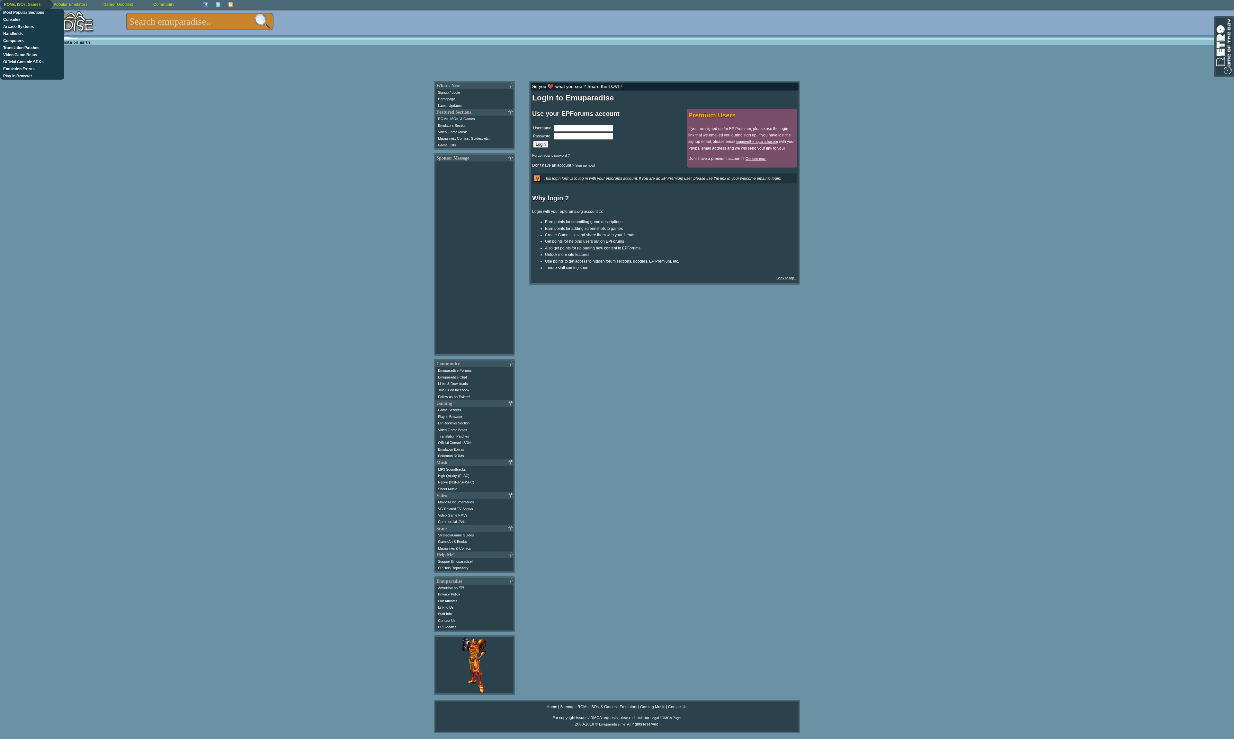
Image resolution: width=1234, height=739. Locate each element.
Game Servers (449, 410)
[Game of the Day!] (1223, 46)
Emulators (628, 707)
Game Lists (447, 145)
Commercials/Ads (452, 522)
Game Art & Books (452, 541)
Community (163, 4)
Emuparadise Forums (455, 370)
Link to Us (446, 607)
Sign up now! (585, 165)
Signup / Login (449, 92)
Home (552, 707)
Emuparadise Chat (452, 377)
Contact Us (447, 620)
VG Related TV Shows (455, 509)
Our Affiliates (448, 601)
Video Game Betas (20, 55)
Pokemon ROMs (451, 456)
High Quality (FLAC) (453, 476)
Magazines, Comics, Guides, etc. (464, 138)
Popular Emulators (71, 4)
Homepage (446, 99)
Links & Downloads (453, 384)
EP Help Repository (453, 568)
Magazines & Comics (454, 548)
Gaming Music (652, 707)
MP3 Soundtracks (452, 469)
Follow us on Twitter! (454, 397)
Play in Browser (17, 76)
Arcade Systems (18, 26)
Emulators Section (452, 125)
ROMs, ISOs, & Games (456, 119)
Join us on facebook (453, 390)
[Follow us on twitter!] (218, 4)
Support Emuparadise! (455, 561)
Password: (542, 136)
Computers (13, 41)
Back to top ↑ (786, 278)
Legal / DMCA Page (665, 718)
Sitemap (567, 707)
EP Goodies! (448, 627)
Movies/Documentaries (456, 502)
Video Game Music (453, 132)
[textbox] (199, 21)
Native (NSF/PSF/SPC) (456, 482)
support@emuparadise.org (757, 141)
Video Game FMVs (453, 515)
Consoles (12, 19)
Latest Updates (450, 106)
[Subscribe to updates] (230, 4)
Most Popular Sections (23, 12)
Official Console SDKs (23, 62)
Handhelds (13, 33)
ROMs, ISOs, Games (22, 4)
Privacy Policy (449, 594)
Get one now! (756, 159)
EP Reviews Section (453, 423)
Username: (542, 128)
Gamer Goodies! (118, 4)
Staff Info (445, 614)
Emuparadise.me (612, 724)
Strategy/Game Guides (456, 535)
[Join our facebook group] (205, 4)
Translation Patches (21, 48)
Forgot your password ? (551, 155)
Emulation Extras (19, 69)
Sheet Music (447, 489)
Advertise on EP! (451, 588)
